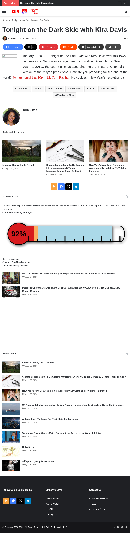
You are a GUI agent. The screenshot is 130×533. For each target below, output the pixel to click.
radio (91, 88)
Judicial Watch (52, 504)
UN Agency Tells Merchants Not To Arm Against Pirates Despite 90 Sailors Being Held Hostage (73, 405)
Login (94, 504)
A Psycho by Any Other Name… (39, 461)
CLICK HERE (84, 206)
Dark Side (22, 88)
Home (7, 20)
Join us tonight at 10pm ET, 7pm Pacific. (41, 77)
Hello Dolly (28, 447)
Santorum (108, 88)
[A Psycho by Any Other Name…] (11, 466)
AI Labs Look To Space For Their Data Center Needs (50, 419)
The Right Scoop (53, 514)
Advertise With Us (100, 499)
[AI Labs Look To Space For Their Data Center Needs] (11, 423)
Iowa (39, 88)
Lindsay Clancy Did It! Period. (18, 165)
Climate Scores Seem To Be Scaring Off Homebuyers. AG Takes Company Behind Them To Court (65, 168)
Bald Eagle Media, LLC (56, 527)
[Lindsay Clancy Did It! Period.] (21, 151)
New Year (75, 88)
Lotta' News (51, 509)
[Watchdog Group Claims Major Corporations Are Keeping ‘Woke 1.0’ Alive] (11, 437)
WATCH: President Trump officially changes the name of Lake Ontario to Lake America (68, 273)
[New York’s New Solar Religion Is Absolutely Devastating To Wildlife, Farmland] (108, 151)
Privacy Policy (98, 509)
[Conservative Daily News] (25, 11)
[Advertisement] (65, 325)
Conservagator (52, 499)
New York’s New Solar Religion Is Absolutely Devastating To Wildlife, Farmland (56, 3)
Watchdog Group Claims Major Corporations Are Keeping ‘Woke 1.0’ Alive (61, 433)
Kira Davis (13, 38)
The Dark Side (65, 95)
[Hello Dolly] (11, 451)
